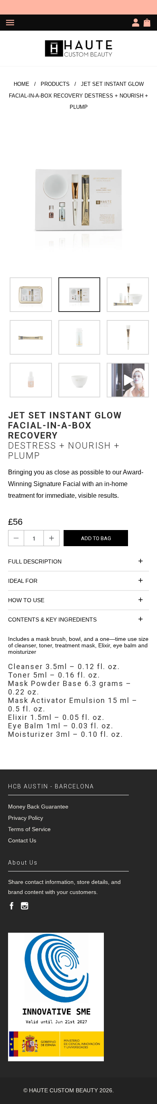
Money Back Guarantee (38, 806)
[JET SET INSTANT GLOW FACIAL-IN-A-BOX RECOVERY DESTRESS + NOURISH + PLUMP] (78, 198)
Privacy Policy (25, 818)
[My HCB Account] (137, 23)
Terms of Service (29, 829)
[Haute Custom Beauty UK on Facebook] (11, 905)
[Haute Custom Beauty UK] (78, 48)
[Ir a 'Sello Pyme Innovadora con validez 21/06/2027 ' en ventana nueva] (56, 997)
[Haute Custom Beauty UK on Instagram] (24, 905)
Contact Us (22, 840)
